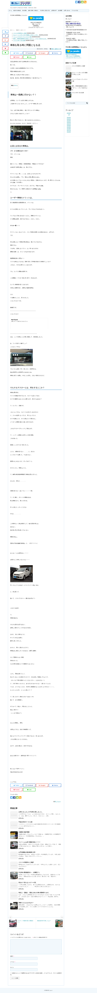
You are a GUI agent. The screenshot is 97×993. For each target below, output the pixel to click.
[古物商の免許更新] (14, 835)
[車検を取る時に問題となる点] (5, 44)
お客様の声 (54, 10)
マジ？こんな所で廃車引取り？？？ (29, 842)
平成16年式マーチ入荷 (25, 822)
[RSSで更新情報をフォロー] (85, 2)
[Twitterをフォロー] (76, 2)
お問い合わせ (67, 10)
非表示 (15, 85)
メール (12, 961)
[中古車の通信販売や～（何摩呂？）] (14, 875)
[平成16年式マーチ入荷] (14, 825)
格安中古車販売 (17, 10)
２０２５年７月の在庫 (19, 40)
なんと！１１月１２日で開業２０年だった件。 (26, 35)
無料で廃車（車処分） (33, 10)
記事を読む (21, 818)
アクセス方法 (75, 10)
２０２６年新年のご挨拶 (20, 33)
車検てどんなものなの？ (26, 902)
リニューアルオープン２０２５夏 (22, 36)
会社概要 (60, 10)
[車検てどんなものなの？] (14, 906)
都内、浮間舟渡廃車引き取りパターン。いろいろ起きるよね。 (30, 38)
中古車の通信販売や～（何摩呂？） (29, 872)
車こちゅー (58, 801)
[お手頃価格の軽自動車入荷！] (14, 855)
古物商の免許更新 (24, 832)
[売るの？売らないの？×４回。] (14, 885)
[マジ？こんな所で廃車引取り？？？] (14, 845)
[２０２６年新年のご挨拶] (14, 865)
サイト (12, 967)
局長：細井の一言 (56, 49)
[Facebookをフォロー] (79, 2)
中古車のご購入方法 (45, 10)
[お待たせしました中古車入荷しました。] (14, 815)
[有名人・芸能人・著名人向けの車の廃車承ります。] (14, 896)
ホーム (10, 10)
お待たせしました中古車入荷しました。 (31, 812)
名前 (12, 956)
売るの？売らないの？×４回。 (28, 882)
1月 (69, 114)
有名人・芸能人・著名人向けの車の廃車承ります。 (34, 892)
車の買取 (24, 10)
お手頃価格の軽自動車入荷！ (27, 852)
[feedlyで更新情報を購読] (82, 2)
